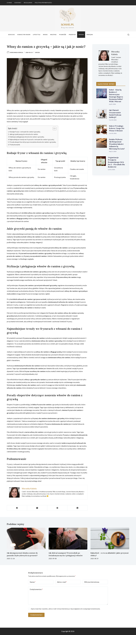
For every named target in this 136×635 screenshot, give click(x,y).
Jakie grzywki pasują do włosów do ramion (23, 134)
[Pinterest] (57, 508)
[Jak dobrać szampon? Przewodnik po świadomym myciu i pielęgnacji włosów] (68, 539)
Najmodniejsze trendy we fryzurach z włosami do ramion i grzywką (31, 139)
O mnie (9, 2)
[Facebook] (17, 508)
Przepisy (72, 34)
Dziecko (11, 34)
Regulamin (28, 2)
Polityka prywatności (43, 2)
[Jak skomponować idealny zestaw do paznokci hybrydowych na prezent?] (26, 539)
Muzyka (53, 34)
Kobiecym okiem (23, 34)
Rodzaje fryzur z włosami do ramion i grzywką (24, 132)
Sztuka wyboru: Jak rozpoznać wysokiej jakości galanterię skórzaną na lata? (117, 144)
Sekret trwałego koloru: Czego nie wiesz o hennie (116, 128)
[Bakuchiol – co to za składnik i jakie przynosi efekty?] (110, 539)
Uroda (81, 34)
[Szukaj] (128, 34)
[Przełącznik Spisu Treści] (53, 128)
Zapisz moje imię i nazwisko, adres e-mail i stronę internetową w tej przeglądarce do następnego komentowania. (65, 609)
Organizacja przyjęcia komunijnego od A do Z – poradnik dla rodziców (116, 162)
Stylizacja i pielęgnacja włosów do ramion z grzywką (26, 137)
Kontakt (18, 2)
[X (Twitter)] (37, 508)
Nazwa (32, 582)
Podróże (62, 34)
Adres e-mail (62, 582)
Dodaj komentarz (36, 589)
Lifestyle (36, 34)
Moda (45, 34)
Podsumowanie (14, 145)
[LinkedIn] (77, 508)
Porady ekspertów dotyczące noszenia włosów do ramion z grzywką (32, 142)
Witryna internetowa (91, 582)
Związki (89, 34)
